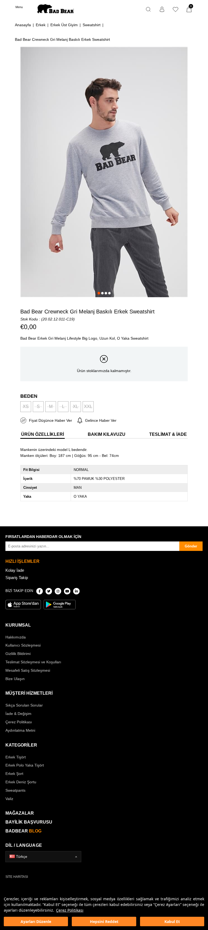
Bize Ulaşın (15, 679)
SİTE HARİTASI (16, 877)
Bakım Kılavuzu (106, 434)
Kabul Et (172, 921)
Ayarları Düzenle (36, 921)
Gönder (191, 546)
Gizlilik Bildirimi (18, 653)
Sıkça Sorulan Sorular (24, 705)
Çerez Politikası (69, 910)
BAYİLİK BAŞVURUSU (28, 822)
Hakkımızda (15, 637)
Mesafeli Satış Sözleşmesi (27, 670)
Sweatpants (15, 790)
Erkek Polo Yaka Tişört (24, 765)
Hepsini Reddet (104, 921)
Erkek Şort (14, 773)
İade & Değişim (18, 713)
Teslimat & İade (168, 434)
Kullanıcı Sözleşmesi (23, 645)
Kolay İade (14, 570)
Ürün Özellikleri (42, 434)
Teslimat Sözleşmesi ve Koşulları (33, 662)
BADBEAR (23, 831)
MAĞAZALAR (19, 813)
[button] (99, 293)
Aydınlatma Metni (20, 730)
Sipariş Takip (16, 577)
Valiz (9, 799)
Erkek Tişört (15, 757)
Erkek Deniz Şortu (20, 782)
